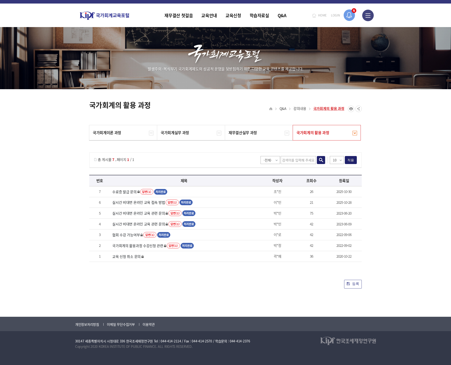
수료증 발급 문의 (124, 191)
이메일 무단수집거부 (121, 324)
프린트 (351, 109)
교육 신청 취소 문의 (126, 256)
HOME (322, 15)
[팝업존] (349, 15)
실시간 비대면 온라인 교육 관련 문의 (138, 213)
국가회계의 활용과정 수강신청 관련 (137, 245)
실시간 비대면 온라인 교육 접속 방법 (138, 202)
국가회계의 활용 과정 (328, 108)
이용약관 (149, 324)
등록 (355, 284)
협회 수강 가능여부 (126, 234)
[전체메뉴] (368, 15)
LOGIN (335, 15)
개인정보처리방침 (87, 324)
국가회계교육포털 (104, 16)
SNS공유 (358, 109)
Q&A (283, 108)
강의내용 (299, 108)
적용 (350, 160)
